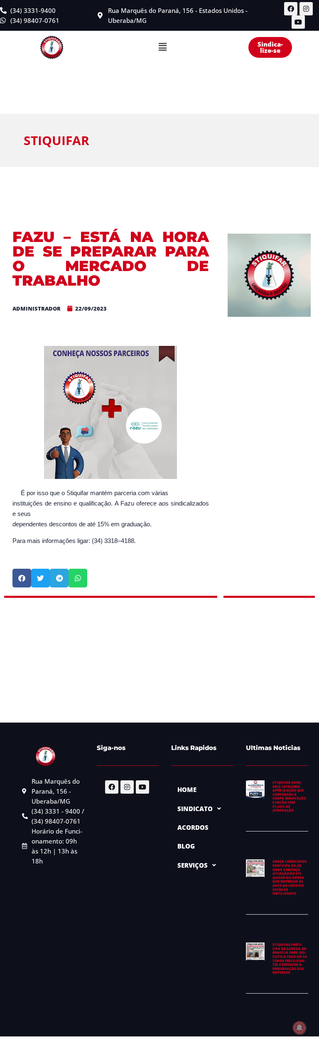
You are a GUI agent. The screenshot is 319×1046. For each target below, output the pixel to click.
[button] (162, 47)
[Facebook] (290, 8)
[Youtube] (298, 22)
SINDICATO (195, 808)
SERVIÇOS (192, 865)
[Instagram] (306, 8)
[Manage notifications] (299, 1027)
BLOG (186, 846)
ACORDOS (193, 827)
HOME (186, 789)
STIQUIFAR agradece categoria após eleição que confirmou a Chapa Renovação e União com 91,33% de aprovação (289, 796)
